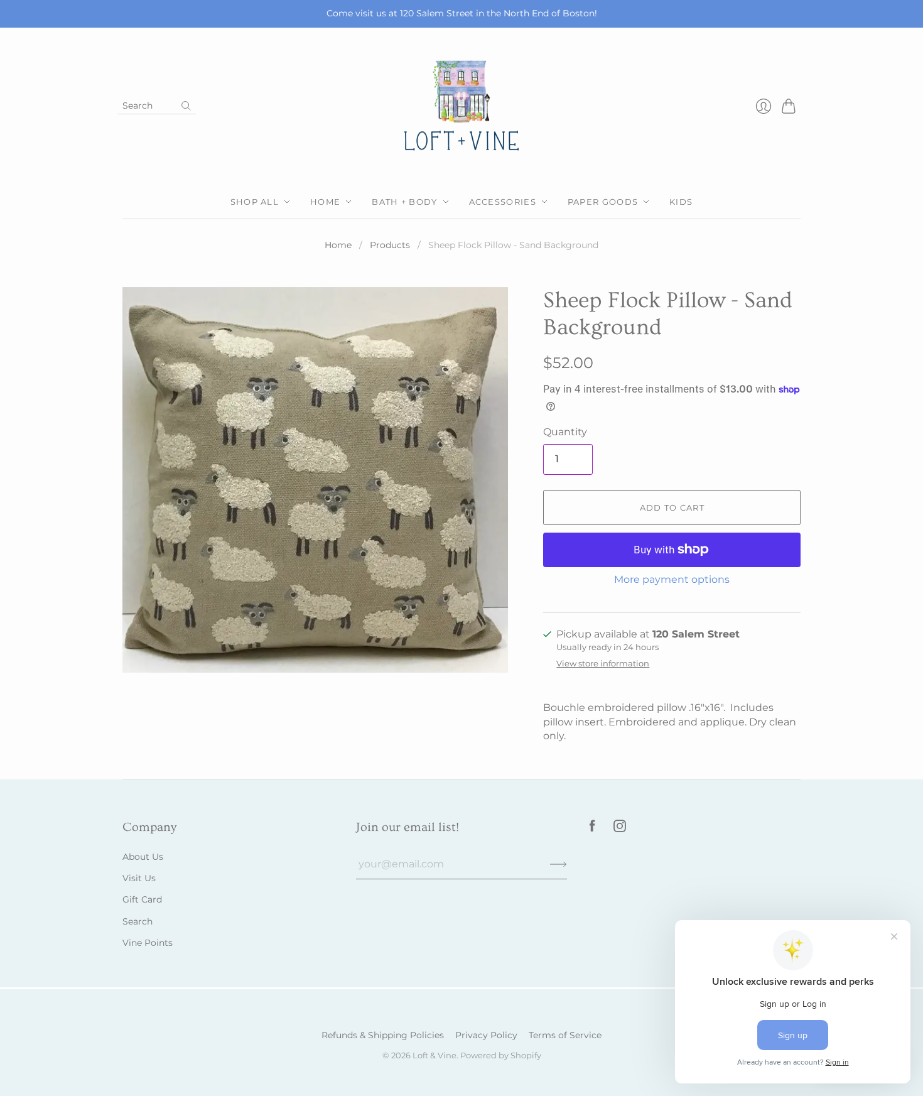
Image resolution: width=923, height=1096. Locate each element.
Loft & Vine (434, 1055)
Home (325, 202)
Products (390, 245)
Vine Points (147, 942)
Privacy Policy (486, 1035)
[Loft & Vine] (461, 106)
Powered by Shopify (500, 1055)
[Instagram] (619, 829)
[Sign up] (558, 864)
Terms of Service (565, 1035)
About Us (142, 856)
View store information (602, 663)
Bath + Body (404, 202)
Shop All (254, 202)
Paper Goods (603, 202)
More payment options (672, 579)
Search (137, 921)
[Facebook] (592, 829)
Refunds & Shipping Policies (382, 1035)
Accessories (502, 202)
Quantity (565, 432)
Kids (681, 202)
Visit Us (139, 878)
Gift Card (142, 899)
